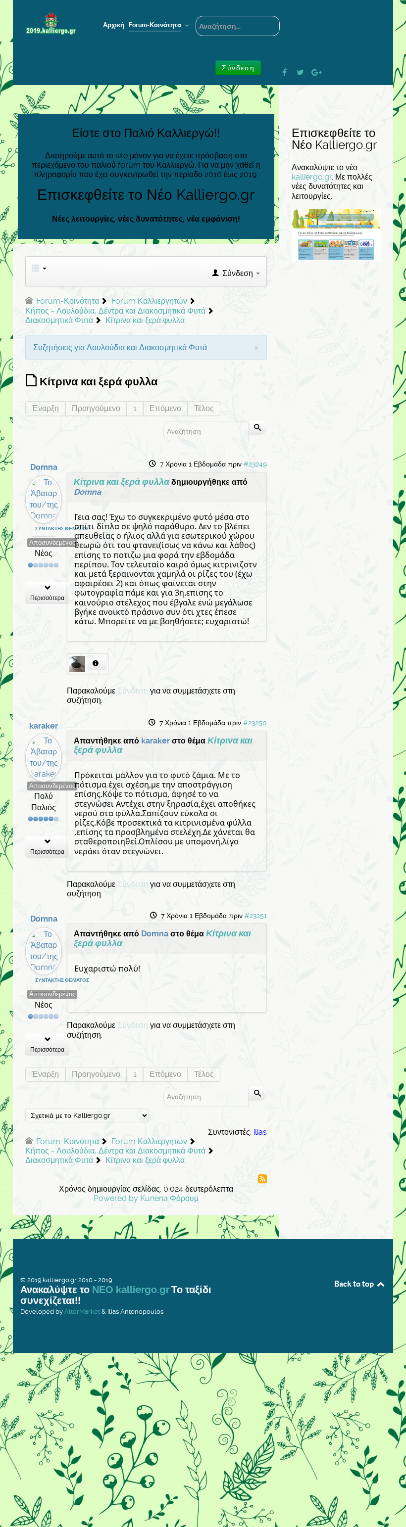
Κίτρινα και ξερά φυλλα (121, 482)
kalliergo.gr (312, 177)
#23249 (255, 464)
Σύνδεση (132, 690)
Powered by (116, 1198)
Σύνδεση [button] (238, 68)
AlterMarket (82, 1311)
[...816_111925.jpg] (78, 663)
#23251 (256, 916)
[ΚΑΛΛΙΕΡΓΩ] (51, 24)
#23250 (255, 723)
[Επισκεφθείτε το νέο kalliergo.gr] (336, 234)
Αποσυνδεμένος (52, 542)
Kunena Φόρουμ (169, 1198)
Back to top (354, 1283)
